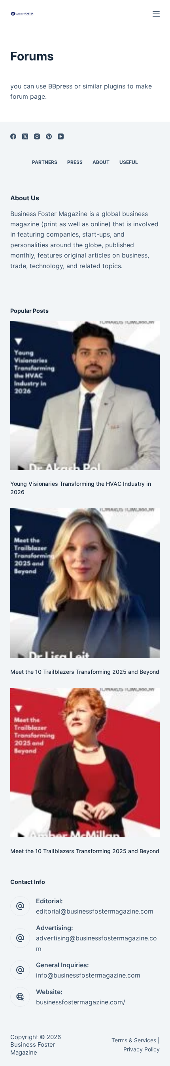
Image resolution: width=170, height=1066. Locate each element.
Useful (128, 162)
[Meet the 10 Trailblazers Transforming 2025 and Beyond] (85, 583)
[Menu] (156, 13)
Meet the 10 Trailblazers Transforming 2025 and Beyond (84, 671)
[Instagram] (37, 136)
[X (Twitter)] (25, 136)
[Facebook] (13, 136)
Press (75, 162)
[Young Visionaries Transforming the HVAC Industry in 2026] (85, 395)
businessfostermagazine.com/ (80, 1002)
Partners (44, 162)
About (101, 162)
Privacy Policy (141, 1049)
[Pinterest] (49, 136)
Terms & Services (133, 1040)
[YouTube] (61, 136)
